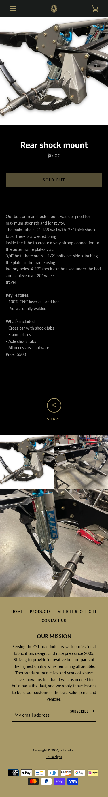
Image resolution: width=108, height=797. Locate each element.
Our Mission (54, 636)
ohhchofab (67, 750)
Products (40, 612)
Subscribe (79, 711)
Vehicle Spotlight (77, 612)
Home (17, 612)
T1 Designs (54, 757)
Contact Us (54, 621)
